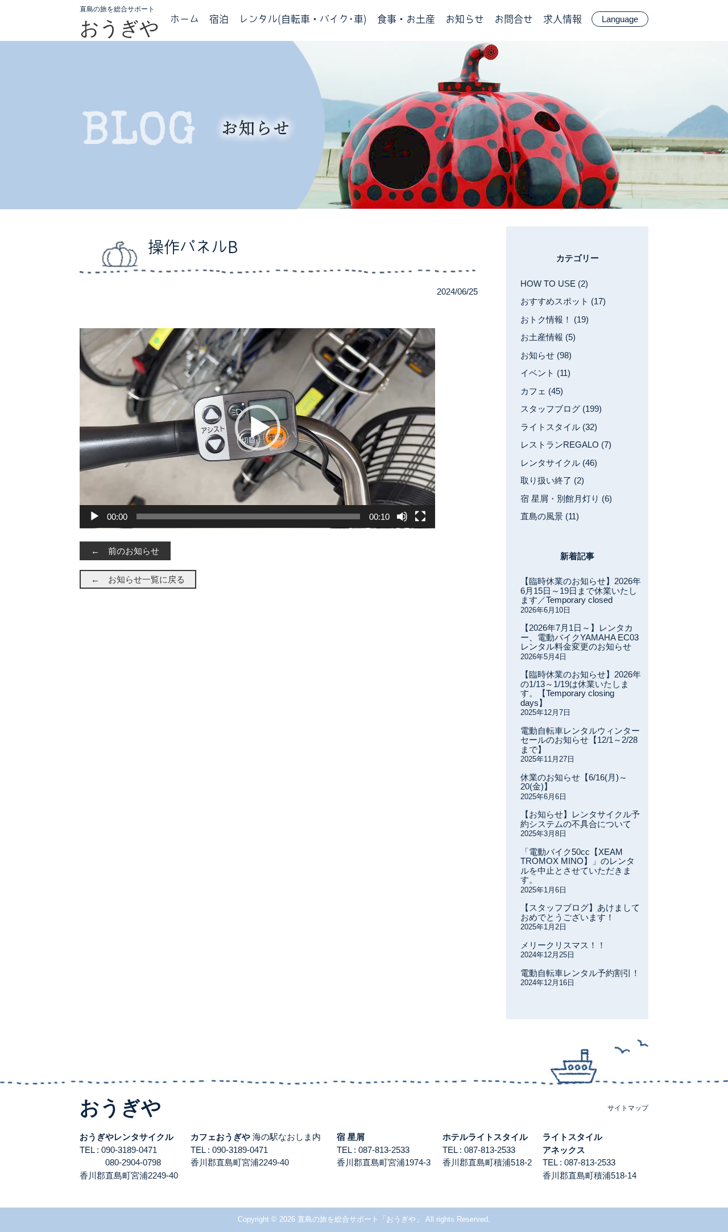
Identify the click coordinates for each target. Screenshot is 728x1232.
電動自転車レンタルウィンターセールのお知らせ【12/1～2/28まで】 (580, 740)
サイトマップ (627, 1108)
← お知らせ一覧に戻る (138, 579)
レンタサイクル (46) (558, 463)
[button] (257, 427)
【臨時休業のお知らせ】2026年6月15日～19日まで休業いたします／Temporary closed (580, 590)
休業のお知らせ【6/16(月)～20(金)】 (573, 782)
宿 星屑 (351, 1137)
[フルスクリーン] (420, 516)
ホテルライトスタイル (485, 1137)
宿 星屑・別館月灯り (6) (566, 498)
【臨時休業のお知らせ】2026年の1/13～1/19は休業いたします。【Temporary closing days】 (580, 688)
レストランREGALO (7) (565, 444)
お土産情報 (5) (548, 337)
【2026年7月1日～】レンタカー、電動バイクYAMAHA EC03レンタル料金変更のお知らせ (579, 637)
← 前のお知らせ (125, 551)
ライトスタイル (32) (558, 427)
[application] (257, 428)
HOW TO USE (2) (554, 283)
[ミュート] (402, 516)
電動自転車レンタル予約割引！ (580, 973)
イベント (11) (545, 373)
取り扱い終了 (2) (552, 480)
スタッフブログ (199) (561, 409)
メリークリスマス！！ (563, 945)
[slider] (248, 516)
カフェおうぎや (220, 1137)
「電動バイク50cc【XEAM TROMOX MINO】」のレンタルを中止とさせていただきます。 (577, 866)
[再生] (94, 516)
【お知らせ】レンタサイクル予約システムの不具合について (580, 819)
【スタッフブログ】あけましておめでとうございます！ (580, 912)
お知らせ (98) (546, 355)
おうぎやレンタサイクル (126, 1137)
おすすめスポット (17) (563, 301)
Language (620, 19)
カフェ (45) (541, 391)
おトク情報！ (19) (554, 319)
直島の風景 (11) (549, 516)
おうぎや (119, 28)
